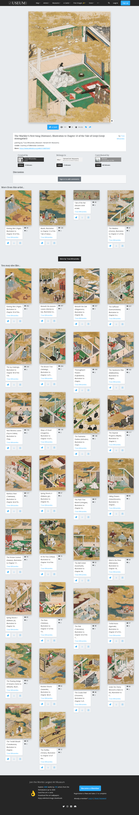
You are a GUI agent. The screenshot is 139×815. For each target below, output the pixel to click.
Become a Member (90, 788)
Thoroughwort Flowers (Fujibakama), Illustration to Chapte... (80, 375)
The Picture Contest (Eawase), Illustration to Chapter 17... (14, 560)
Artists (45, 3)
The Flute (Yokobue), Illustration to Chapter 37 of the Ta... (47, 626)
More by (69, 259)
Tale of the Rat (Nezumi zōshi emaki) (80, 205)
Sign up (125, 3)
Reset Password (100, 798)
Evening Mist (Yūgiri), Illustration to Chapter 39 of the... (14, 231)
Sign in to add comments (69, 179)
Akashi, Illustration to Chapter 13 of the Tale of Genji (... (48, 231)
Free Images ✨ (79, 3)
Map (37, 3)
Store (91, 3)
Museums (55, 3)
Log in (115, 3)
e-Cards (66, 3)
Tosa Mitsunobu (12, 237)
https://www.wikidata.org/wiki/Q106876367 (34, 148)
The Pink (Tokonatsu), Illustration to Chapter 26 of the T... (81, 632)
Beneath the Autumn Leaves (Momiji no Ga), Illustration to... (48, 309)
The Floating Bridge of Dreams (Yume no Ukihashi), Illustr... (14, 684)
